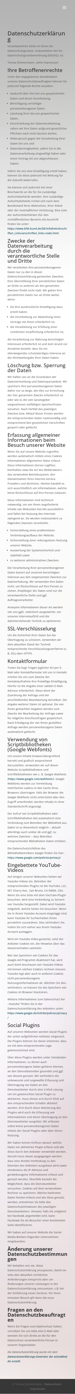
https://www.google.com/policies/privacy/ (34, 857)
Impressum (37, 1389)
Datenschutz (53, 1384)
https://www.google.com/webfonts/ (30, 779)
